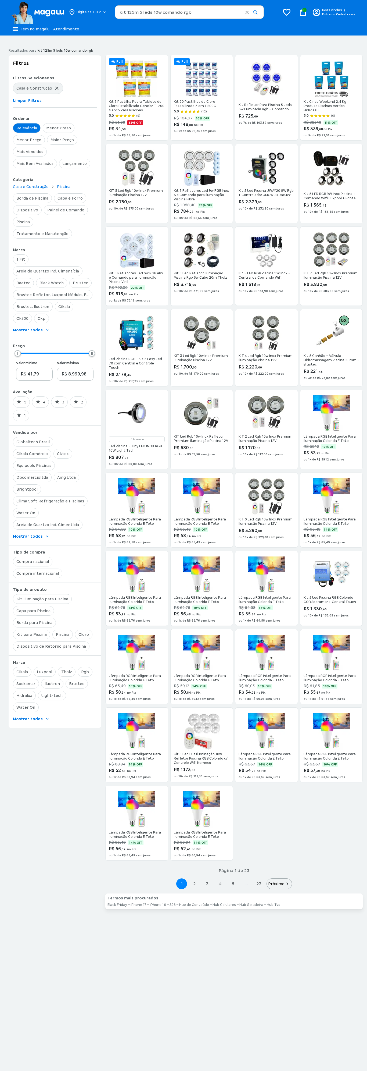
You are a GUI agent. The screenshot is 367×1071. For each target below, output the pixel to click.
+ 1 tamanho (136, 439)
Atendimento (66, 29)
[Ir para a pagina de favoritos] (287, 12)
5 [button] (233, 883)
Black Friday (117, 905)
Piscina (63, 187)
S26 (173, 905)
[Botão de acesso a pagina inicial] (38, 12)
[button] (247, 12)
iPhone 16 (158, 905)
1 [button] (182, 883)
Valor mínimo (26, 363)
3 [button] (207, 883)
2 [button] (194, 883)
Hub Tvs (273, 905)
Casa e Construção (31, 187)
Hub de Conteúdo (194, 905)
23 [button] (258, 883)
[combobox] (189, 12)
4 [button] (220, 883)
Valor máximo (68, 363)
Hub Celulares (224, 905)
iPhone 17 (138, 905)
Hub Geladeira (251, 905)
